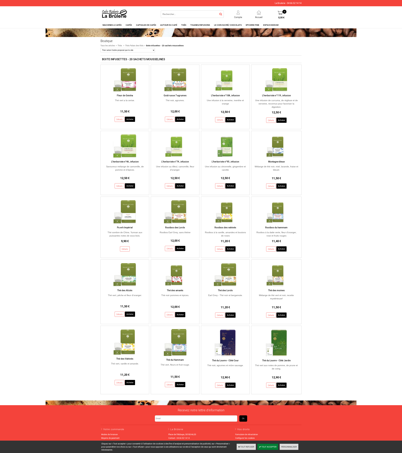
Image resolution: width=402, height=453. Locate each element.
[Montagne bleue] (276, 158)
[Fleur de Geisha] (124, 92)
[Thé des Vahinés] (124, 355)
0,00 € (281, 17)
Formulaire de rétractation (246, 434)
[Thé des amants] (175, 287)
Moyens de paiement (110, 438)
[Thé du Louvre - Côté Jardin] (276, 357)
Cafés (129, 25)
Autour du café (168, 25)
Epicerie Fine (252, 25)
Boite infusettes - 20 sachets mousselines (165, 46)
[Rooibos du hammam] (276, 224)
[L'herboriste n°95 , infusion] (225, 158)
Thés (183, 25)
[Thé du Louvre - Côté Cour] (225, 357)
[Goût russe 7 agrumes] (175, 92)
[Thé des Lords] (225, 287)
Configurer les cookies (245, 438)
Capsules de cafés (146, 25)
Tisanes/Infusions (200, 25)
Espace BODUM (270, 25)
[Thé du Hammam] (175, 357)
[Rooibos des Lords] (175, 224)
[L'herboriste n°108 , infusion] (225, 92)
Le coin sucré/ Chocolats (228, 25)
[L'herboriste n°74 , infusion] (175, 158)
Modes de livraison (109, 434)
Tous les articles (107, 46)
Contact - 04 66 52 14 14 (179, 438)
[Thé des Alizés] (124, 287)
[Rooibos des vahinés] (225, 224)
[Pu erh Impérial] (124, 224)
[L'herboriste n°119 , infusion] (276, 92)
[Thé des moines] (276, 287)
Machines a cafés (112, 25)
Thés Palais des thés (134, 46)
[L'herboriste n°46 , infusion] (124, 158)
